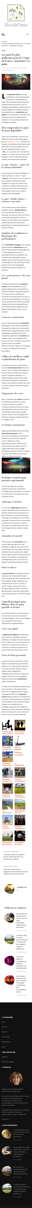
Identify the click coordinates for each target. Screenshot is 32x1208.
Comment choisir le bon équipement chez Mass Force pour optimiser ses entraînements (16, 871)
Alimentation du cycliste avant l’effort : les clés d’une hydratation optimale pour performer (21, 1151)
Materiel (5, 1032)
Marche (4, 1027)
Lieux (3, 1022)
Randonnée (6, 1042)
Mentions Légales (8, 1062)
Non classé (5, 1037)
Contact (5, 1057)
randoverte (8, 70)
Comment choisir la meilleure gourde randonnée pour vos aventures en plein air (14, 857)
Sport (4, 50)
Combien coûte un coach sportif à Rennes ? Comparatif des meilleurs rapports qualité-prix (22, 942)
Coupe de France (13, 142)
